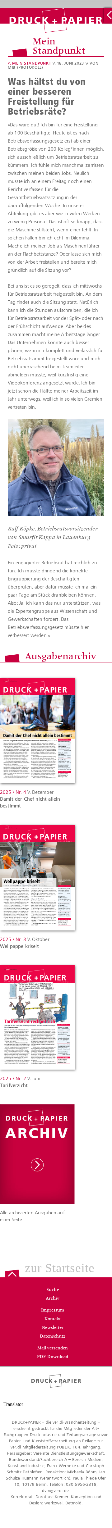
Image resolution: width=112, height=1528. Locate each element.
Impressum (52, 1310)
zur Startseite (60, 1268)
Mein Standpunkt (31, 63)
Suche (52, 1290)
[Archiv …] (108, 15)
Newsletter (52, 1328)
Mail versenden (52, 1348)
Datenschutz (52, 1337)
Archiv (52, 1299)
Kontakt (52, 1319)
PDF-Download (52, 1357)
